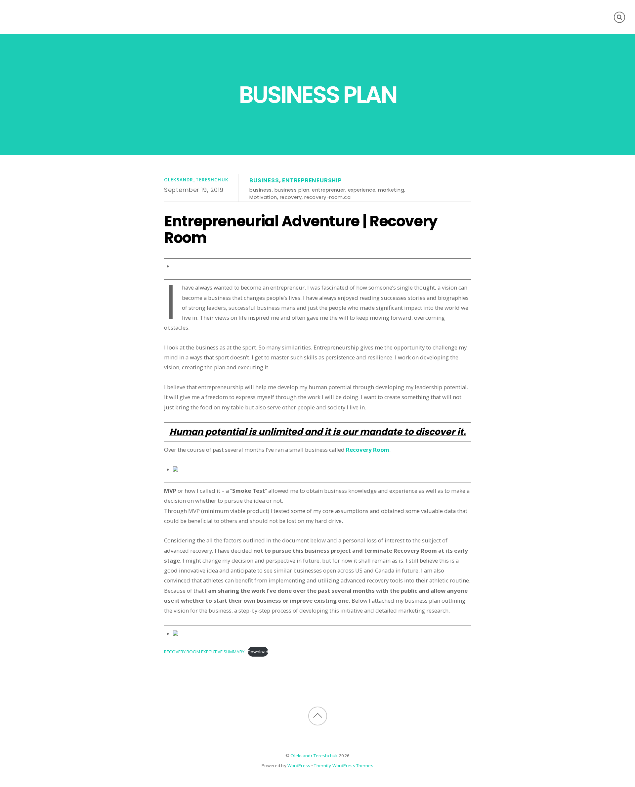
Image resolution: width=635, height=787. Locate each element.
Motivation (263, 197)
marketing (391, 189)
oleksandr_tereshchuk (196, 180)
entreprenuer (328, 189)
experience (361, 189)
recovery (291, 197)
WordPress (298, 765)
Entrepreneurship (312, 180)
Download (258, 652)
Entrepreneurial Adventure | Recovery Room (301, 229)
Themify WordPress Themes (343, 765)
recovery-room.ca (327, 197)
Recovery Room (367, 449)
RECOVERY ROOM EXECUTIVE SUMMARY (204, 652)
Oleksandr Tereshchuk (314, 756)
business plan (292, 189)
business (264, 180)
